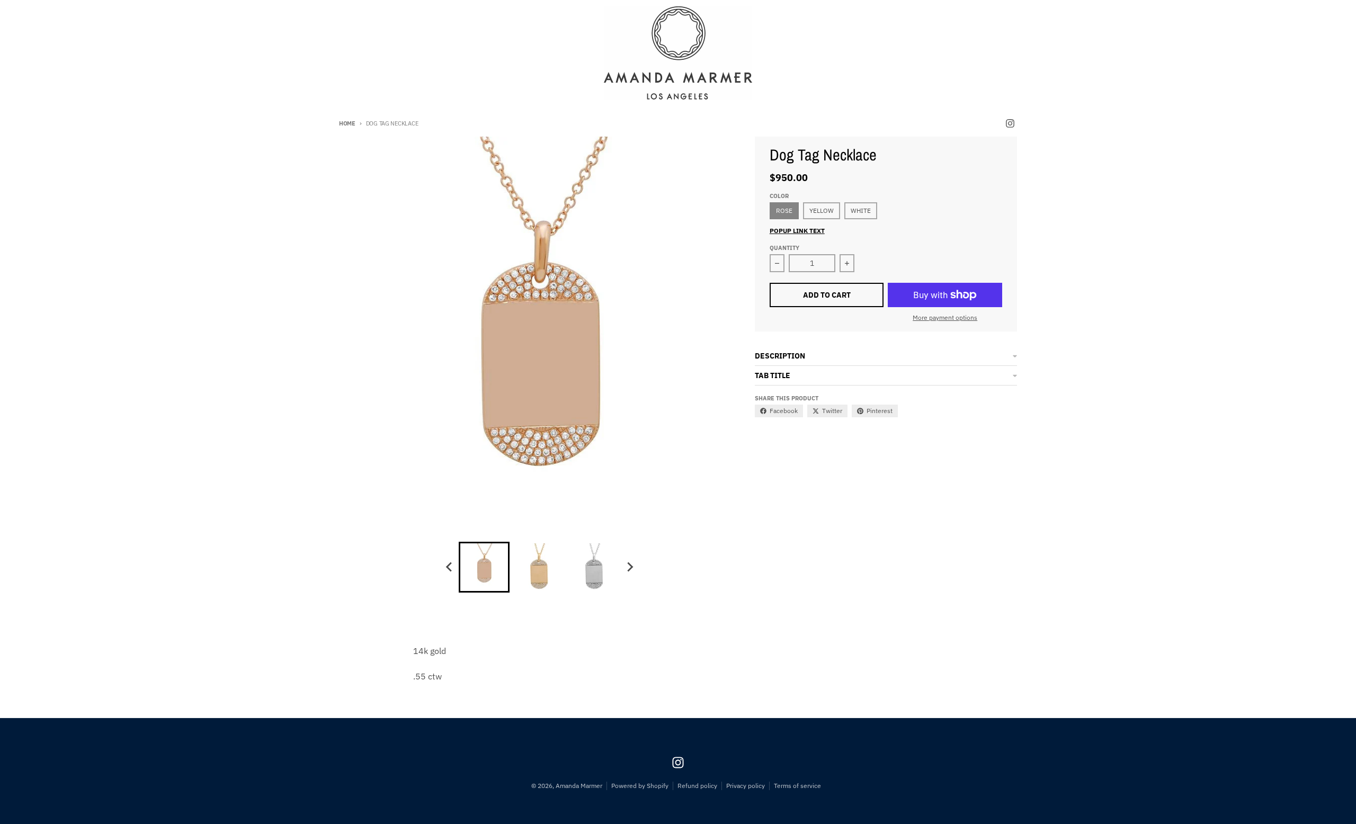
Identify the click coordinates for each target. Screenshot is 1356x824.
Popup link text (797, 231)
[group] (484, 567)
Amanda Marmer (579, 786)
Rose (784, 210)
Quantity (784, 248)
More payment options (945, 317)
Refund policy (697, 786)
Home (347, 123)
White (861, 210)
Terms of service (797, 786)
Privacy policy (745, 786)
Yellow (821, 210)
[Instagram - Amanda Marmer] (1010, 123)
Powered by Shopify (639, 786)
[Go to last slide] (449, 567)
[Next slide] (629, 567)
